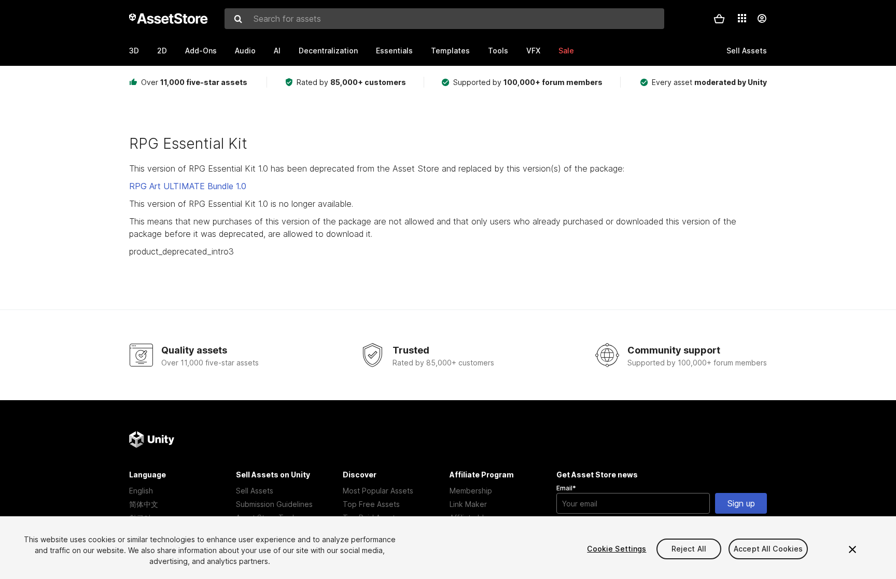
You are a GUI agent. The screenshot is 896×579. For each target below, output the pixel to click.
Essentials (394, 50)
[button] (719, 18)
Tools (498, 50)
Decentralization (328, 50)
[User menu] (762, 18)
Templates (450, 50)
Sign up (741, 503)
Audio (245, 50)
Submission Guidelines (274, 504)
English (141, 490)
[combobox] (444, 18)
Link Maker (468, 504)
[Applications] (742, 18)
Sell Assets (254, 490)
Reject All (688, 548)
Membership (471, 490)
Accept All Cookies (768, 548)
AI (277, 50)
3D (134, 50)
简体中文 (143, 504)
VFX (533, 50)
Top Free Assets (371, 504)
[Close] (852, 549)
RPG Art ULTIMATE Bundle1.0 (187, 186)
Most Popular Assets (378, 490)
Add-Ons (201, 50)
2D (162, 50)
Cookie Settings (616, 548)
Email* (566, 488)
